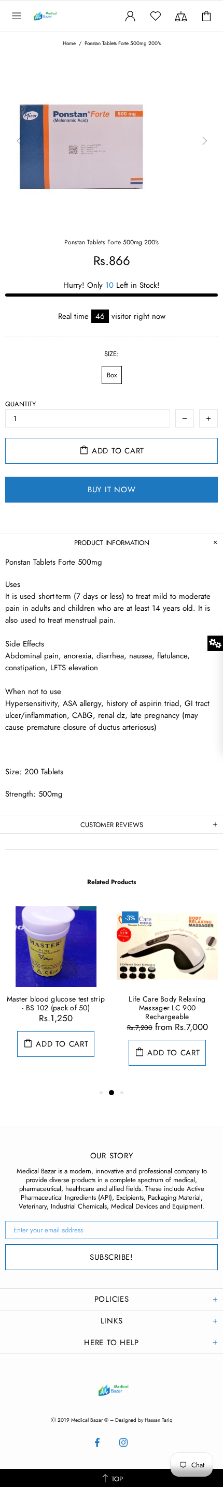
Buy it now (112, 489)
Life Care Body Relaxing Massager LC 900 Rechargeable (167, 1008)
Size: (111, 353)
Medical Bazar (56, 16)
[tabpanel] (56, 992)
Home (69, 43)
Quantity (20, 404)
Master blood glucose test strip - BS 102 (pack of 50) (56, 1003)
